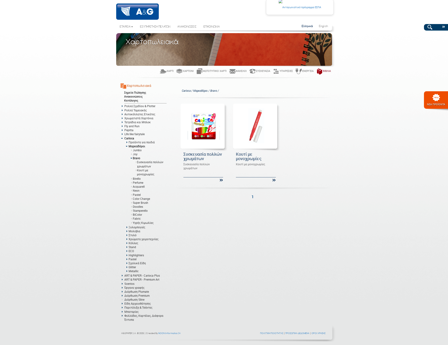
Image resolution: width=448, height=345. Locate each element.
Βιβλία (327, 71)
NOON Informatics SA (169, 333)
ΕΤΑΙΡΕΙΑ (125, 26)
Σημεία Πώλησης (135, 92)
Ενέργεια (308, 71)
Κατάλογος (131, 100)
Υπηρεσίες (286, 71)
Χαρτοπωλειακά (139, 85)
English (323, 26)
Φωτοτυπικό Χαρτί (215, 71)
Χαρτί (170, 71)
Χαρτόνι (188, 71)
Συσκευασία (263, 71)
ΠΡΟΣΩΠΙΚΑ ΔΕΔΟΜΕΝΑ (297, 333)
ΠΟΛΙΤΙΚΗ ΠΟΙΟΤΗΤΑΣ (271, 333)
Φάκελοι (241, 71)
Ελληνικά (307, 26)
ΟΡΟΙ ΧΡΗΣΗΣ (319, 333)
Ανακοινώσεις (133, 96)
